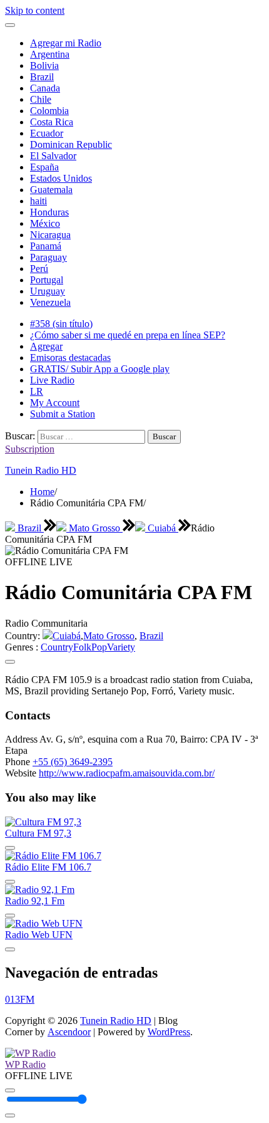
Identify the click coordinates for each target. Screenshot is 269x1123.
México (45, 223)
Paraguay (48, 257)
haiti (38, 201)
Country (57, 647)
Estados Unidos (61, 178)
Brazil (42, 76)
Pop (99, 647)
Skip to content (34, 10)
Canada (45, 88)
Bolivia (44, 65)
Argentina (49, 54)
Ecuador (46, 133)
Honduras (49, 212)
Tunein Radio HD (40, 470)
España (44, 167)
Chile (40, 99)
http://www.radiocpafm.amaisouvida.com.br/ (127, 773)
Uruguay (47, 291)
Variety (121, 647)
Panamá (45, 246)
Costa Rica (51, 122)
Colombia (49, 110)
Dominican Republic (71, 144)
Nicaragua (50, 234)
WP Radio (25, 1064)
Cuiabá (161, 528)
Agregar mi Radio (65, 43)
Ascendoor (69, 1031)
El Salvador (53, 155)
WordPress (169, 1031)
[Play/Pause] (10, 1090)
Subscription (29, 449)
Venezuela (50, 302)
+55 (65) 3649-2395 (73, 761)
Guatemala (51, 189)
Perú (39, 268)
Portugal (46, 279)
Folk (82, 647)
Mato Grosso (94, 528)
